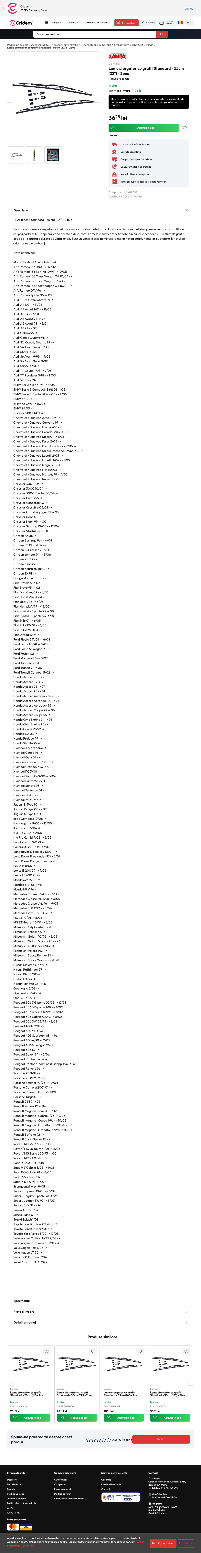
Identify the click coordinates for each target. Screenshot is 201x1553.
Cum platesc (60, 1484)
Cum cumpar (60, 1479)
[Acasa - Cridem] (24, 23)
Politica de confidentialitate (21, 1503)
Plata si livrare (24, 1311)
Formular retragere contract (69, 1498)
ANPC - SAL (13, 1512)
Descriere (21, 210)
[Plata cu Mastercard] (13, 1527)
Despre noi (12, 1479)
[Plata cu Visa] (26, 1527)
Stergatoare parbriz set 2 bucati (133, 45)
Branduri (11, 1489)
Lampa (114, 63)
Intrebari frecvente (111, 1484)
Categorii (55, 22)
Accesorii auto (40, 45)
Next (97, 99)
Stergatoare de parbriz (97, 45)
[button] (148, 22)
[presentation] (11, 1382)
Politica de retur (62, 1493)
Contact (105, 1489)
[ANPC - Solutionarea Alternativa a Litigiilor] (124, 1496)
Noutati (73, 22)
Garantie (106, 1479)
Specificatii (22, 1301)
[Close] (3, 8)
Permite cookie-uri (163, 1543)
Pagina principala (17, 45)
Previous (10, 99)
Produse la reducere (98, 22)
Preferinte (185, 1543)
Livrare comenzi (62, 1489)
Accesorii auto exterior (66, 45)
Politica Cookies (15, 1493)
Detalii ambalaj (25, 1322)
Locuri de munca (15, 1484)
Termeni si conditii (16, 1498)
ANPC (10, 1507)
